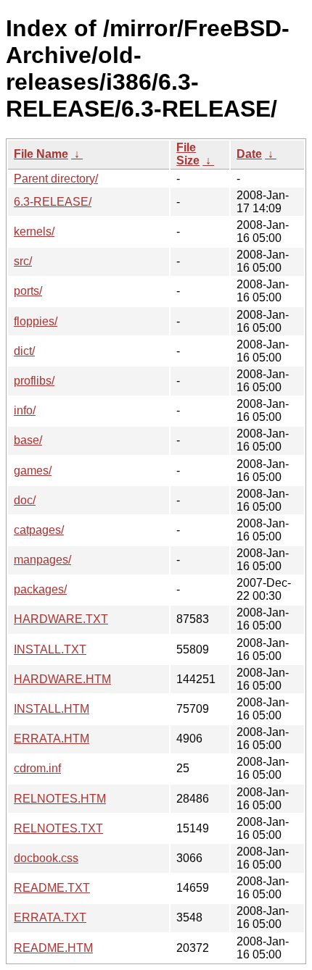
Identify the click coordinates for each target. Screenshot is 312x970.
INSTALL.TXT (50, 649)
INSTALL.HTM (51, 709)
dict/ (24, 351)
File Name (41, 154)
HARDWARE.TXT (61, 619)
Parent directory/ (56, 178)
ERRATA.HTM (51, 738)
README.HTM (53, 948)
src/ (23, 261)
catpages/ (39, 530)
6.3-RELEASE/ (52, 202)
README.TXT (52, 888)
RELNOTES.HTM (60, 799)
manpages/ (42, 559)
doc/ (25, 500)
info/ (25, 410)
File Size (188, 154)
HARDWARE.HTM (62, 679)
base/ (28, 440)
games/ (33, 470)
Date (249, 154)
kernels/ (34, 231)
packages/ (40, 589)
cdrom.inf (37, 768)
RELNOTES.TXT (58, 828)
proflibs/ (34, 381)
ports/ (28, 291)
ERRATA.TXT (50, 917)
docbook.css (46, 858)
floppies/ (35, 321)
